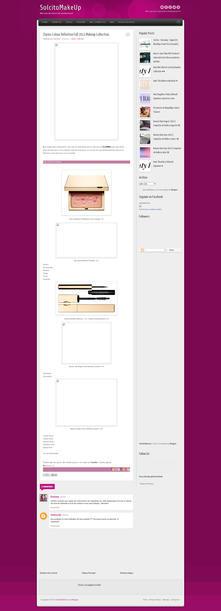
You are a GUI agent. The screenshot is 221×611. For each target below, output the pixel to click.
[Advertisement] (151, 300)
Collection (80, 39)
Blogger (174, 190)
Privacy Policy (155, 600)
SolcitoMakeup (145, 444)
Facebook (166, 7)
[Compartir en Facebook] (52, 474)
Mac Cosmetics (98, 22)
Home (45, 22)
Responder (55, 508)
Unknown (56, 515)
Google (170, 7)
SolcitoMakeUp (60, 7)
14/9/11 (65, 515)
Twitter (174, 7)
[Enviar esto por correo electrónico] (44, 474)
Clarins (73, 39)
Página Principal (88, 573)
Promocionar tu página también (150, 209)
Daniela (55, 496)
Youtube (93, 462)
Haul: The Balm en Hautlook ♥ (165, 81)
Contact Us (175, 600)
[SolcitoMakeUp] (140, 206)
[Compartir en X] (50, 474)
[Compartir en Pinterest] (55, 474)
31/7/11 (63, 497)
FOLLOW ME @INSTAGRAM (151, 477)
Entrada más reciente (48, 573)
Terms (145, 600)
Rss (178, 7)
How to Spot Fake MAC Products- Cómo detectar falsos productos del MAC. (166, 58)
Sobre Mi (56, 22)
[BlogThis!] (47, 474)
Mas (112, 22)
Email (162, 7)
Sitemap (165, 600)
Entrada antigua (126, 573)
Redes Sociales (126, 22)
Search (178, 22)
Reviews (81, 22)
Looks (69, 22)
